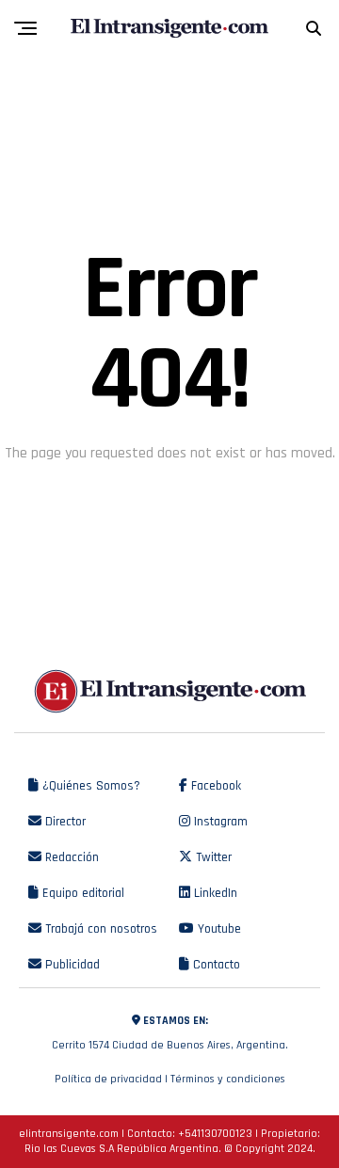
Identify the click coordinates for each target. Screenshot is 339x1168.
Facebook (214, 785)
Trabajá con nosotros (99, 928)
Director (63, 821)
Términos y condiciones (227, 1079)
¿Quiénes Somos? (89, 785)
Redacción (70, 857)
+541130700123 (215, 1134)
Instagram (219, 821)
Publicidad (70, 964)
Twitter (212, 857)
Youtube (217, 928)
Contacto (214, 964)
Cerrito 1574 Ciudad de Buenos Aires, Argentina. (170, 1033)
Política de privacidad (108, 1079)
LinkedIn (213, 893)
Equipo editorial (81, 893)
